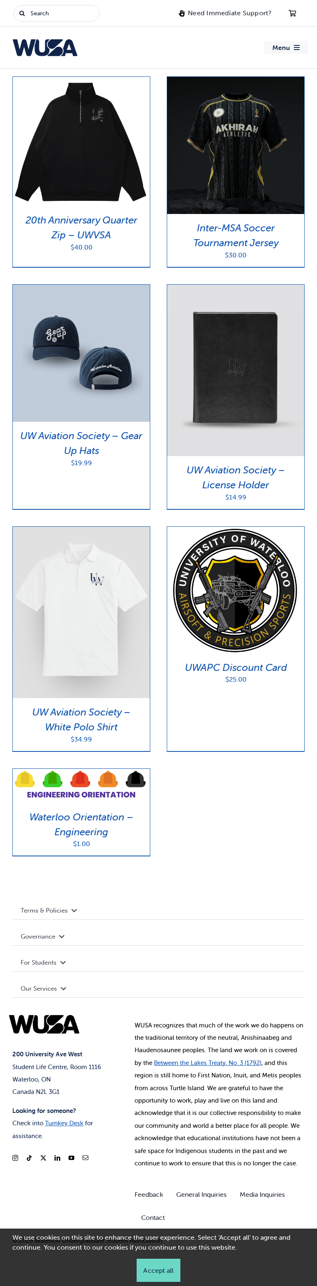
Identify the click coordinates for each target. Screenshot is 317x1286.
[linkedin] (57, 1158)
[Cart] (292, 13)
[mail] (85, 1158)
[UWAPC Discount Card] (235, 531)
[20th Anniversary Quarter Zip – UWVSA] (81, 82)
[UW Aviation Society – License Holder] (235, 289)
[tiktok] (29, 1158)
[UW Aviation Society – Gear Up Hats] (81, 289)
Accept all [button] (158, 1270)
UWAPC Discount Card (236, 667)
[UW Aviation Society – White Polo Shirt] (81, 531)
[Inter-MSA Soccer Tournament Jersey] (235, 82)
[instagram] (15, 1158)
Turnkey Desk (64, 1123)
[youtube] (71, 1158)
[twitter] (43, 1158)
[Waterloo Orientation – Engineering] (81, 773)
